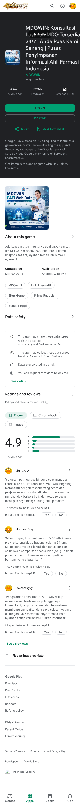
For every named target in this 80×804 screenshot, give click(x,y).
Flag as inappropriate (24, 655)
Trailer (39, 34)
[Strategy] (41, 285)
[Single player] (17, 305)
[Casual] (45, 295)
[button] (73, 94)
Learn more (13, 158)
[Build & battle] (16, 295)
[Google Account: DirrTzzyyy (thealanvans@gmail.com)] (73, 6)
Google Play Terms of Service (44, 153)
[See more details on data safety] (19, 381)
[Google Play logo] (15, 6)
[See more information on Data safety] (72, 317)
